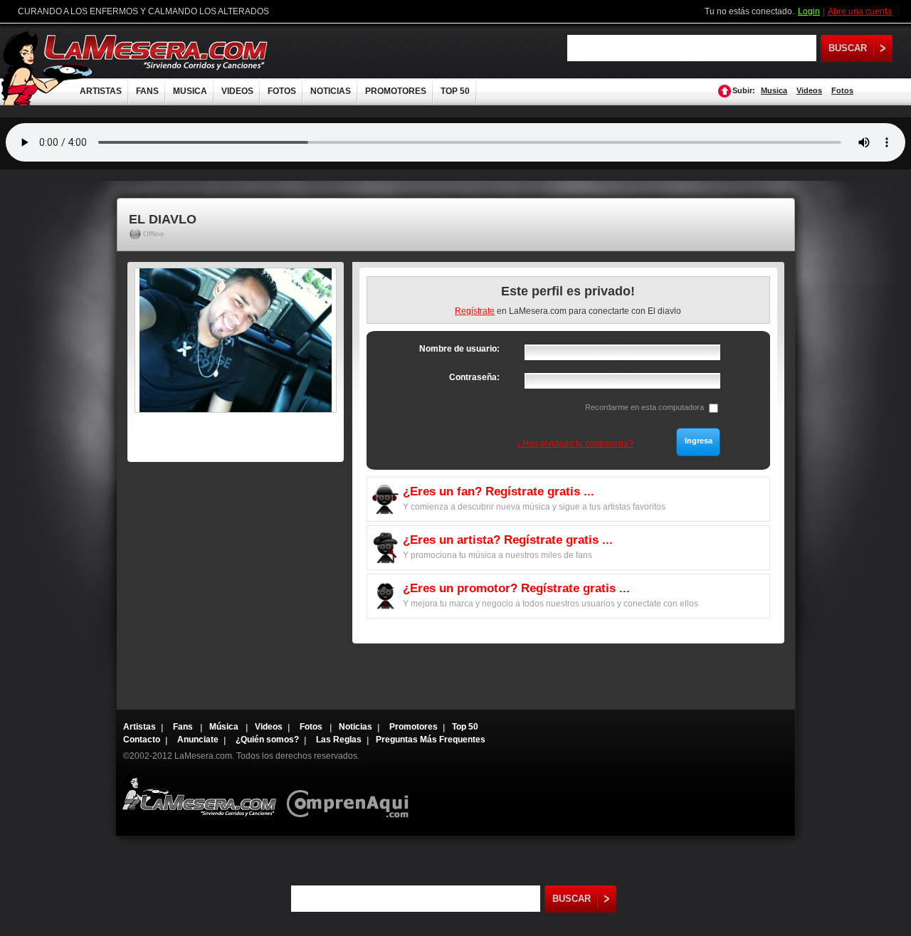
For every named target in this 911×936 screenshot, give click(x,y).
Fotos (842, 90)
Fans (184, 727)
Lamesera (199, 794)
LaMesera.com (156, 51)
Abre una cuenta (860, 11)
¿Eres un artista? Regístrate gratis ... (508, 540)
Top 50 (465, 727)
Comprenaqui (351, 794)
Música (225, 727)
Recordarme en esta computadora (644, 407)
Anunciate (197, 740)
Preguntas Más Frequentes (430, 740)
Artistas (139, 727)
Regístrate (475, 311)
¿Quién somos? (267, 740)
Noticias (355, 727)
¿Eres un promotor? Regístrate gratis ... (516, 588)
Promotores (413, 727)
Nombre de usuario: (459, 349)
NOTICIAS (330, 91)
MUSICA (190, 91)
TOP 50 (455, 91)
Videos (809, 90)
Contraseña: (474, 377)
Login (809, 11)
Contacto (141, 740)
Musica (774, 90)
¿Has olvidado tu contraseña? (575, 443)
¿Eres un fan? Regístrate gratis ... (498, 491)
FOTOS (282, 91)
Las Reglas (339, 740)
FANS (147, 91)
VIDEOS (237, 91)
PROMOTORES (395, 91)
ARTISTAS (101, 91)
